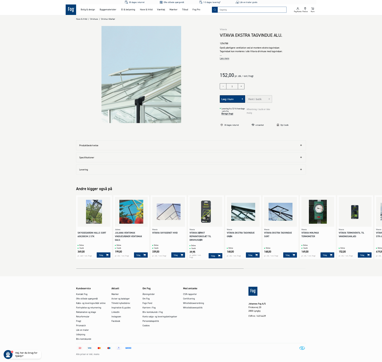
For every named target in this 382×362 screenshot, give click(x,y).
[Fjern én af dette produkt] (223, 86)
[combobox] (252, 10)
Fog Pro (196, 9)
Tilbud (185, 9)
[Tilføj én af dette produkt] (241, 86)
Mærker (173, 9)
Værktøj (161, 9)
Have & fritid (146, 9)
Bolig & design (88, 9)
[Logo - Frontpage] (71, 9)
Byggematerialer (108, 9)
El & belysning (128, 9)
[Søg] (215, 10)
